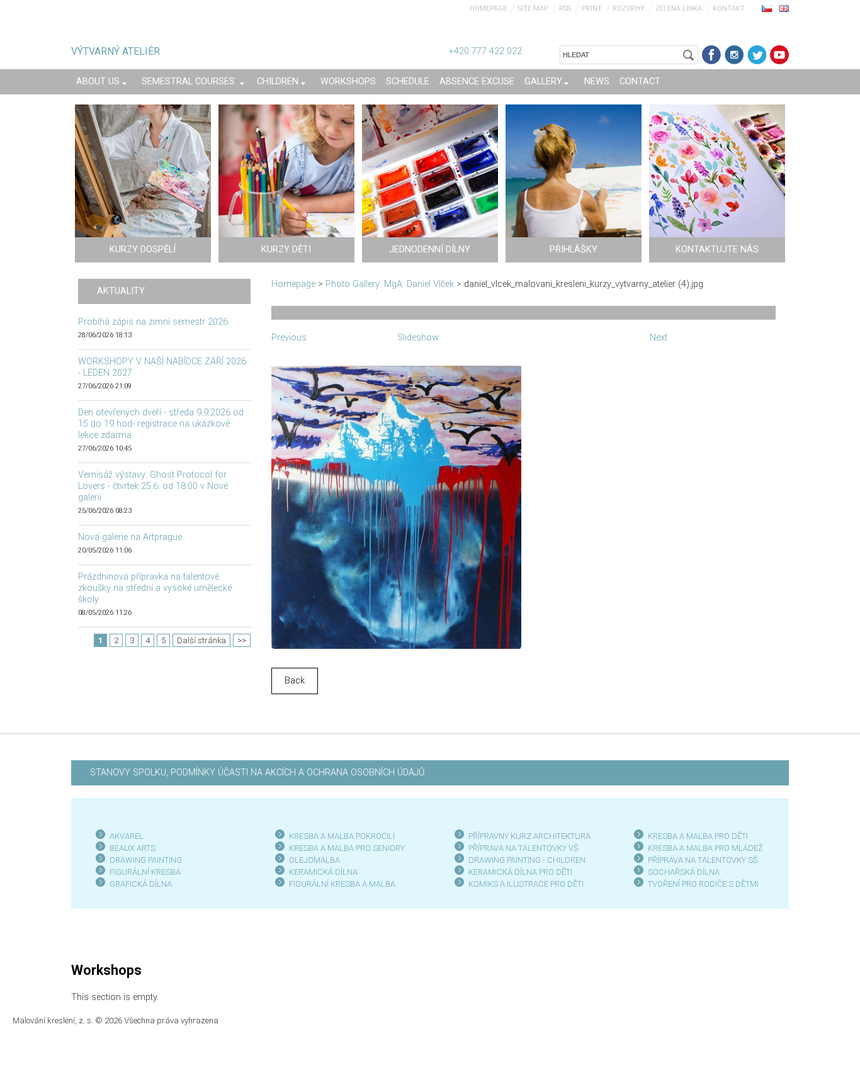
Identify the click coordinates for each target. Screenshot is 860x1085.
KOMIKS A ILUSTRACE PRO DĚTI (526, 884)
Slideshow (418, 337)
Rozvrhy (629, 8)
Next (658, 337)
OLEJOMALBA (314, 860)
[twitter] (756, 54)
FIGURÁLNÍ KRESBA (145, 872)
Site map (533, 8)
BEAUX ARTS (133, 848)
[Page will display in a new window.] (396, 506)
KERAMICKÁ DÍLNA (323, 872)
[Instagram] (734, 54)
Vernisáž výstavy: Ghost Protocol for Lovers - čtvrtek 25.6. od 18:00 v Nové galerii (153, 486)
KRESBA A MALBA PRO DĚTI (698, 836)
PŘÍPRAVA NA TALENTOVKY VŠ (523, 848)
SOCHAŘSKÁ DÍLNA (684, 872)
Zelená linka (678, 8)
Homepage (488, 8)
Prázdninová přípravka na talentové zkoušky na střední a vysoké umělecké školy (155, 588)
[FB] (711, 54)
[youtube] (779, 54)
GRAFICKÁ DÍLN (138, 884)
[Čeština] (767, 8)
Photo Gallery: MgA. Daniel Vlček (389, 284)
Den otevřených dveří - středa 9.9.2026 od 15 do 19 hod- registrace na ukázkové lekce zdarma (161, 424)
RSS (565, 8)
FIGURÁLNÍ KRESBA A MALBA (342, 884)
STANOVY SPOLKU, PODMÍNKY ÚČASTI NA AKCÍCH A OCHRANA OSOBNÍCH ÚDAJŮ (257, 772)
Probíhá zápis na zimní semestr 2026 (153, 322)
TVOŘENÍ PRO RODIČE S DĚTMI (703, 884)
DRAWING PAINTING (146, 860)
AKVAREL (127, 836)
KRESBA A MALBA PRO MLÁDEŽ (705, 848)
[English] (784, 8)
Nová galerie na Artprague (130, 537)
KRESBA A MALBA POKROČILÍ (342, 836)
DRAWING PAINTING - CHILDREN (527, 860)
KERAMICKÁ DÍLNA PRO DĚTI (520, 872)
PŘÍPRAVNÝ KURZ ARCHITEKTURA (529, 836)
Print (592, 8)
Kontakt (729, 8)
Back (295, 680)
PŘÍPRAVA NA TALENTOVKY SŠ (703, 860)
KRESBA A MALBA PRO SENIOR (344, 848)
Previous (289, 337)
